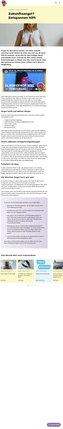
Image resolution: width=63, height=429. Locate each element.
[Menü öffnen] (59, 3)
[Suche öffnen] (55, 2)
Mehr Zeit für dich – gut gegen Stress (21, 160)
